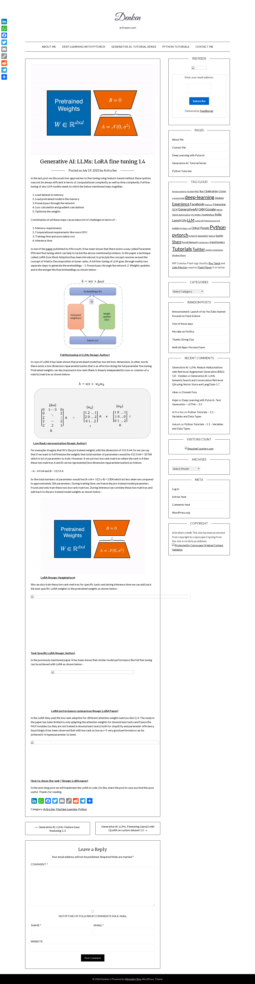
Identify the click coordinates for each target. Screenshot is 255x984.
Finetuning (219, 204)
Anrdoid (190, 191)
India (218, 214)
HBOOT (219, 210)
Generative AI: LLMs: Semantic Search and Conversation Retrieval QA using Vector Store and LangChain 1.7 (197, 380)
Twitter (198, 249)
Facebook (197, 204)
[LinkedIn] (4, 21)
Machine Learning (66, 809)
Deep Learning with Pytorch (83, 46)
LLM (190, 220)
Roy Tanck (214, 263)
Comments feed (181, 504)
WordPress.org (181, 512)
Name (36, 925)
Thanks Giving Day (183, 339)
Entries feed (179, 496)
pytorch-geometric (198, 235)
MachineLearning (212, 221)
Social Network (190, 242)
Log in (175, 489)
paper (49, 248)
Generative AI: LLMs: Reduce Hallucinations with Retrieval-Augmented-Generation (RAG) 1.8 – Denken (198, 371)
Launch (176, 220)
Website (37, 941)
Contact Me (204, 46)
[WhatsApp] (4, 28)
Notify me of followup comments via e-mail (93, 916)
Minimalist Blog (133, 979)
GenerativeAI (188, 209)
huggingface (208, 214)
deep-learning (199, 197)
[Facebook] (4, 35)
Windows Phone (179, 255)
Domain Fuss (189, 392)
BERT (196, 191)
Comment (39, 864)
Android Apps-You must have (188, 347)
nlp (189, 228)
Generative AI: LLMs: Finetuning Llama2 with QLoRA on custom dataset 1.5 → (127, 828)
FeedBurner (207, 110)
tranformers (203, 242)
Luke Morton (179, 267)
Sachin (219, 235)
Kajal (175, 400)
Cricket (222, 191)
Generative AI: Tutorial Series (133, 46)
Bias (202, 191)
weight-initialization (214, 250)
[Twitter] (4, 42)
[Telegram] (4, 70)
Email (99, 925)
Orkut (196, 228)
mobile (175, 228)
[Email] (4, 49)
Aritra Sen (110, 170)
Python (82, 809)
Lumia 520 (199, 221)
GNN (201, 209)
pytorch (180, 235)
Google (210, 209)
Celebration (211, 191)
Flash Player (205, 267)
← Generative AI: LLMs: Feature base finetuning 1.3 (57, 828)
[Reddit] (4, 63)
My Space (184, 228)
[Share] (4, 76)
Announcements (179, 191)
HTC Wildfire (196, 215)
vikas (175, 392)
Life (184, 220)
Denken (219, 197)
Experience (180, 204)
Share (176, 241)
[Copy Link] (4, 56)
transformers (217, 242)
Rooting (212, 236)
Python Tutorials (175, 46)
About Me (49, 46)
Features (209, 204)
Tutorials (182, 249)
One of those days (182, 323)
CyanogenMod (178, 198)
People (204, 228)
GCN (175, 209)
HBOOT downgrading (181, 215)
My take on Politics (183, 331)
